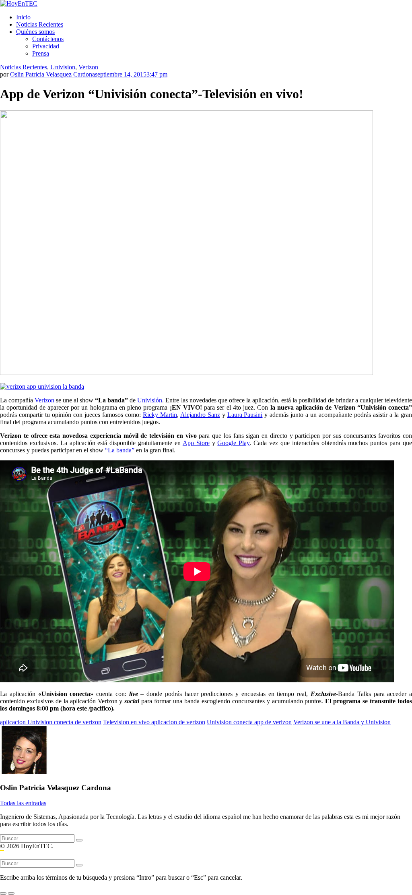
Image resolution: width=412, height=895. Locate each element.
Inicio (23, 17)
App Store (196, 442)
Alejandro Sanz (200, 414)
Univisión (149, 400)
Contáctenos (48, 38)
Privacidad (45, 46)
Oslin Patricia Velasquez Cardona (52, 74)
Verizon (88, 67)
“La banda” (119, 450)
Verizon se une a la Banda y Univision (342, 722)
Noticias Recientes (39, 24)
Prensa (40, 53)
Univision (62, 67)
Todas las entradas (23, 803)
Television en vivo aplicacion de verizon (154, 722)
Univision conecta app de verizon (249, 722)
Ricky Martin (160, 414)
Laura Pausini (245, 414)
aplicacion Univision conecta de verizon (50, 722)
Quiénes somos (35, 31)
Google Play (233, 442)
